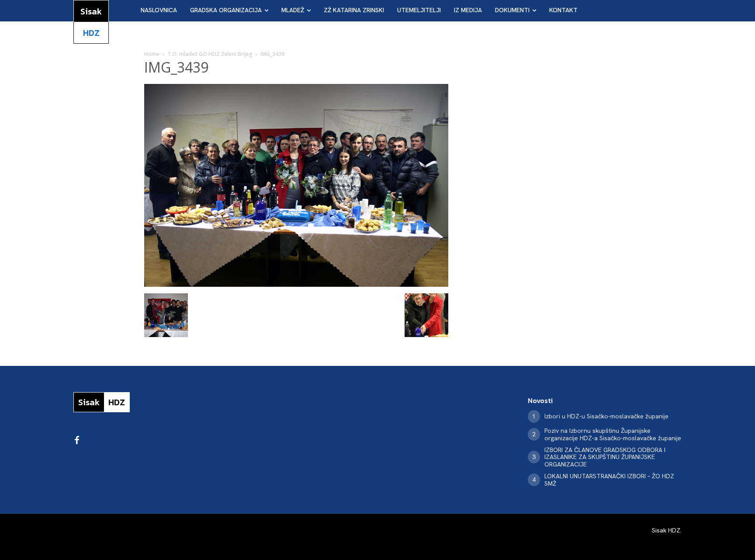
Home (151, 54)
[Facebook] (77, 440)
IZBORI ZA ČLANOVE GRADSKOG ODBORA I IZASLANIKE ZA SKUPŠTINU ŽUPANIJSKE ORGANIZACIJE (604, 457)
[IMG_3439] (296, 284)
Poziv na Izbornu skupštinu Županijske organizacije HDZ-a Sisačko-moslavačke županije (612, 434)
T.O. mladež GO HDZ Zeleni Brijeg (210, 54)
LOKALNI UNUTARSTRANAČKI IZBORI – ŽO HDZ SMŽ (609, 479)
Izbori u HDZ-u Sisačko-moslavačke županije (606, 416)
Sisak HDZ (666, 530)
